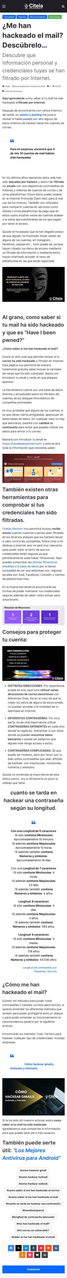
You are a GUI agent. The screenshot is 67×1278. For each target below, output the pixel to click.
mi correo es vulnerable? (34, 1230)
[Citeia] (33, 6)
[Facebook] (11, 1248)
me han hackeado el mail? (34, 1223)
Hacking (22, 17)
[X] (18, 1248)
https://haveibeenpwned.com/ (22, 443)
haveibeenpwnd (34, 1210)
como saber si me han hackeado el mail (34, 1197)
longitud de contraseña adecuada (34, 1217)
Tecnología (55, 17)
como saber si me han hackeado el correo (33, 1190)
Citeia (7, 86)
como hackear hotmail (33, 1177)
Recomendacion (37, 17)
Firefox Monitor (12, 528)
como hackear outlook (34, 1183)
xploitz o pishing (30, 114)
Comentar (33, 1269)
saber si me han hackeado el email (34, 1236)
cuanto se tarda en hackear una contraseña (33, 1203)
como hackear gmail (34, 1170)
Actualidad (9, 17)
